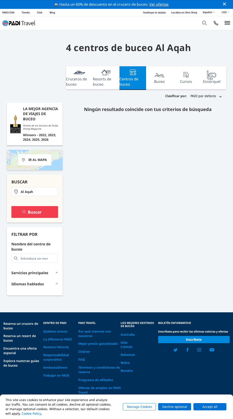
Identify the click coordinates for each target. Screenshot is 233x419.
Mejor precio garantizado (98, 343)
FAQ (81, 359)
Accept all (210, 406)
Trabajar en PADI (56, 375)
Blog (52, 12)
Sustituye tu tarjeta (154, 12)
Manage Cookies (139, 406)
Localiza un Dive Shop (184, 12)
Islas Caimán (126, 344)
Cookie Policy (31, 413)
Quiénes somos (55, 331)
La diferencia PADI (57, 339)
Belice (125, 362)
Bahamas (128, 354)
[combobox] (34, 191)
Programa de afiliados (95, 380)
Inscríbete (194, 339)
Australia (128, 334)
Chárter (84, 351)
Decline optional (174, 406)
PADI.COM (8, 12)
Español (207, 12)
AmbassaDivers (55, 367)
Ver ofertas (159, 4)
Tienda (26, 12)
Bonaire (127, 370)
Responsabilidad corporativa (56, 357)
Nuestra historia (56, 347)
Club (39, 12)
